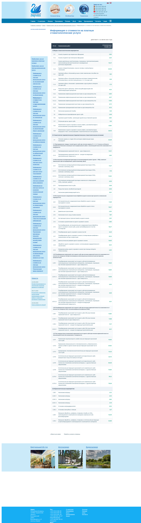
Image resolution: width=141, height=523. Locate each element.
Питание (67, 21)
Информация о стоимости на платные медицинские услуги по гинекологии (39, 113)
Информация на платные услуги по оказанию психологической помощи (38, 190)
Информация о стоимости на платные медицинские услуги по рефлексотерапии (39, 138)
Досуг (74, 21)
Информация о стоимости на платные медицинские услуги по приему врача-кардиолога (39, 202)
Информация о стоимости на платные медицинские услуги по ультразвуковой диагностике (39, 78)
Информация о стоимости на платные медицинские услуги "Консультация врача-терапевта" (39, 266)
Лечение (50, 21)
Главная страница (36, 25)
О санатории (41, 21)
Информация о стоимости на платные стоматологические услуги (39, 102)
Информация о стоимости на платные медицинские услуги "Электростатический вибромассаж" (39, 215)
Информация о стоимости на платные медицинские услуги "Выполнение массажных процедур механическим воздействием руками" (39, 233)
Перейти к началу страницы (72, 434)
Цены (80, 21)
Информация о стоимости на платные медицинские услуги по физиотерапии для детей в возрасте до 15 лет (39, 251)
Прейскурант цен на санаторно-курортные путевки (38, 61)
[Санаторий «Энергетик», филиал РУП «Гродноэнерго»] (36, 18)
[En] (111, 3)
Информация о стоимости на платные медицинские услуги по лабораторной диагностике (39, 150)
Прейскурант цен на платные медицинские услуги (61, 25)
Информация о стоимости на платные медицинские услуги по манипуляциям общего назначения (39, 125)
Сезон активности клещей (39, 304)
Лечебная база (69, 16)
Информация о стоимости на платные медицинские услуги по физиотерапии (39, 91)
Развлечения (84, 16)
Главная (33, 21)
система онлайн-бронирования (38, 29)
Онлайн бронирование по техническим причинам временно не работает (39, 285)
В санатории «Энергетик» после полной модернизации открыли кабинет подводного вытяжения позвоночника (39, 296)
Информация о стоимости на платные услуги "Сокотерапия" (37, 170)
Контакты (98, 21)
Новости (35, 278)
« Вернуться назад (55, 434)
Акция (105, 21)
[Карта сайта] (110, 21)
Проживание (59, 21)
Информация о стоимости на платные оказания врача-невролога (38, 180)
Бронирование (88, 21)
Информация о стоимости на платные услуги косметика (37, 161)
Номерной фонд (55, 16)
